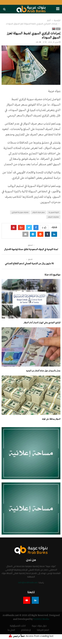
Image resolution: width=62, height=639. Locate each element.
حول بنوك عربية (39, 626)
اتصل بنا (11, 630)
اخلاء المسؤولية (18, 626)
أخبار (58, 29)
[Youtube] (26, 600)
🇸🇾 (54, 29)
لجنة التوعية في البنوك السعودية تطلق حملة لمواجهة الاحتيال (31, 249)
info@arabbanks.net (28, 582)
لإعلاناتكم (26, 630)
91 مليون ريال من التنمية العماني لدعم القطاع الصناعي (29, 263)
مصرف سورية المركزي (20, 212)
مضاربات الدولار (53, 216)
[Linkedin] (35, 600)
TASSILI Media (41, 619)
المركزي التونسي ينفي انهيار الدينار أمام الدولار (42, 322)
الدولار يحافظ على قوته (51, 419)
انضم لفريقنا (43, 630)
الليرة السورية (54, 212)
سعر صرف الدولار (38, 212)
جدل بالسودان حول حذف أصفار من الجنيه (43, 370)
